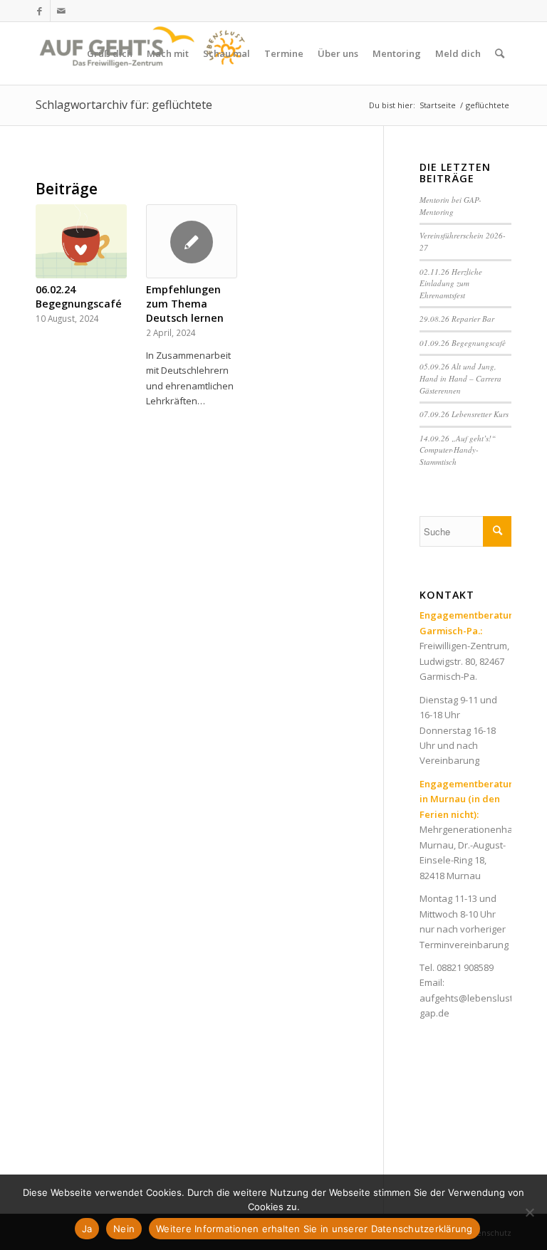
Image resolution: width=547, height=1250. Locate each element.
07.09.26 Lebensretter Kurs (464, 414)
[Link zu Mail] (61, 10)
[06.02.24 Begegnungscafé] (81, 241)
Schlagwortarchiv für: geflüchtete (124, 104)
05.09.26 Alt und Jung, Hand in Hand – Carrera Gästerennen (460, 378)
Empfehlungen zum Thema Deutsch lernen (185, 304)
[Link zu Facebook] (39, 10)
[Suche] (499, 53)
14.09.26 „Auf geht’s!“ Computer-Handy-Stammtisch (458, 450)
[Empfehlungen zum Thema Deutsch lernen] (191, 241)
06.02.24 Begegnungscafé (79, 296)
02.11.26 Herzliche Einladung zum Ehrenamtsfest (451, 283)
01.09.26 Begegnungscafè (463, 342)
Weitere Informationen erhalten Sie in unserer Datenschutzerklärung (314, 1228)
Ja (87, 1228)
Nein (124, 1228)
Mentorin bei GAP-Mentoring (450, 205)
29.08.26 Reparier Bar (457, 318)
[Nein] (529, 1212)
